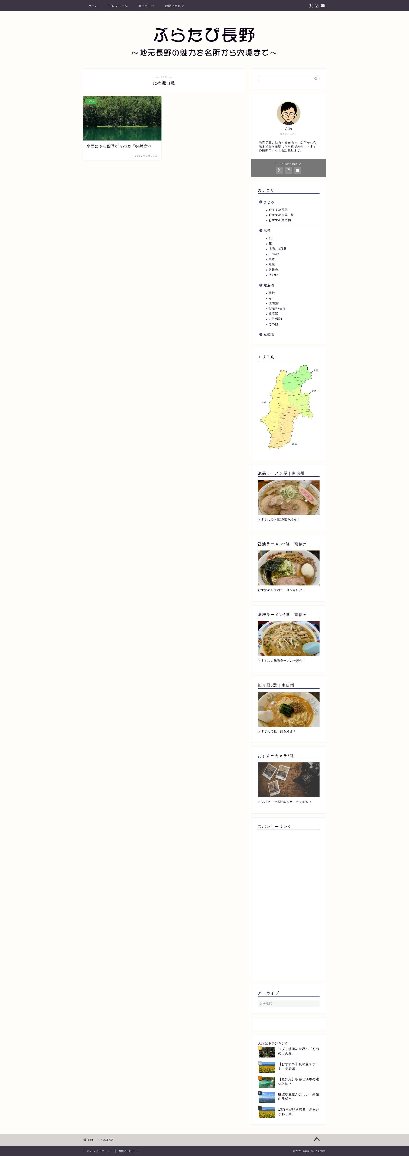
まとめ (269, 202)
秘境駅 (273, 313)
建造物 (269, 285)
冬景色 (273, 269)
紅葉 (272, 264)
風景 (267, 230)
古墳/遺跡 (275, 318)
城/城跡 (274, 303)
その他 (273, 274)
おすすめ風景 (278, 209)
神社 (272, 292)
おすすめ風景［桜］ (283, 215)
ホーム (93, 5)
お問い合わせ (174, 5)
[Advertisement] (289, 904)
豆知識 (269, 334)
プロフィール (118, 5)
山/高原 (274, 254)
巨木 (272, 259)
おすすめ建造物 (280, 220)
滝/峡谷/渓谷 (278, 248)
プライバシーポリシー (99, 1151)
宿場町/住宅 (277, 308)
